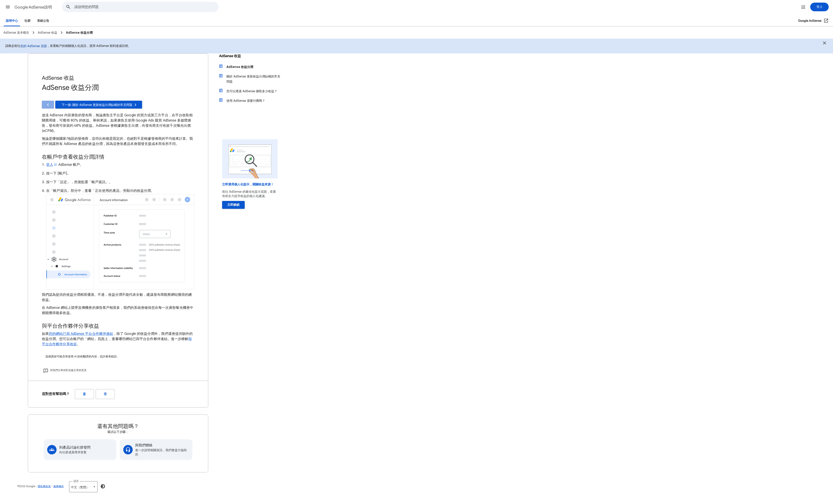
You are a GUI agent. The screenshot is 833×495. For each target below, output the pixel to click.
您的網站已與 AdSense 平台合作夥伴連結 (81, 334)
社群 (28, 21)
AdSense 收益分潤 (239, 67)
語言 (76, 481)
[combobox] (146, 7)
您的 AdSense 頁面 (33, 46)
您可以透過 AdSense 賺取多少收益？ (251, 91)
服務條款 (58, 486)
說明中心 (12, 21)
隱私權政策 (44, 486)
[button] (8, 7)
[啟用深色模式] (103, 486)
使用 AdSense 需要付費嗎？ (245, 101)
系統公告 (43, 21)
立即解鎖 (233, 205)
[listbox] (83, 486)
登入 (49, 165)
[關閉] (824, 43)
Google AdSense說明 (33, 7)
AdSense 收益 (230, 56)
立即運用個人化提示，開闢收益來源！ (248, 184)
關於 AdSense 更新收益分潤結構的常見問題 (253, 79)
